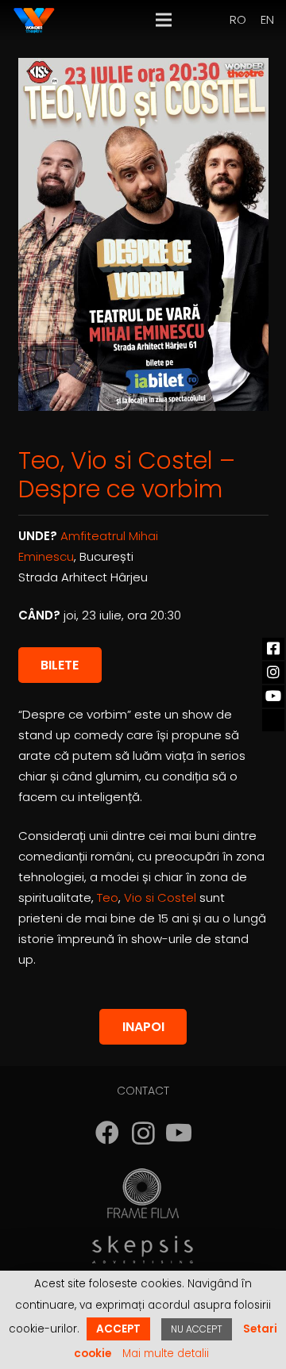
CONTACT (143, 1091)
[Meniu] (163, 20)
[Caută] (197, 20)
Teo (107, 897)
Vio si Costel (160, 897)
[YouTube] (179, 1133)
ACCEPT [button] (118, 1328)
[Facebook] (108, 1133)
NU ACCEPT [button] (196, 1329)
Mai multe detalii (165, 1353)
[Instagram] (143, 1133)
